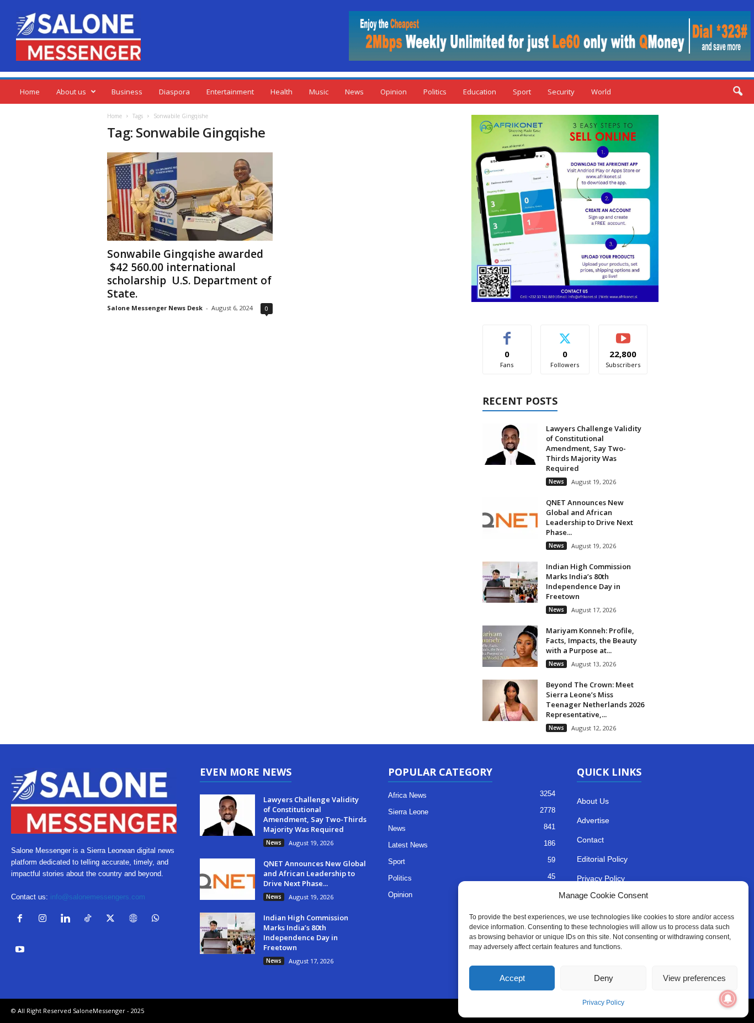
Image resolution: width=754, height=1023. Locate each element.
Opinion (393, 92)
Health (281, 92)
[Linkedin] (67, 919)
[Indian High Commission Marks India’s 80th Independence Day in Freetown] (510, 582)
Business (126, 92)
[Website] (135, 919)
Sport (522, 92)
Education (479, 92)
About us (71, 92)
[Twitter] (113, 919)
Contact (590, 839)
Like (507, 333)
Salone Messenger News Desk (155, 308)
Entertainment (230, 92)
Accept (512, 978)
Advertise (593, 820)
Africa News (407, 795)
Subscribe (623, 333)
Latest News (408, 845)
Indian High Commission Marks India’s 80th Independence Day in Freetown (588, 581)
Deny (603, 978)
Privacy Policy (603, 1002)
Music (318, 92)
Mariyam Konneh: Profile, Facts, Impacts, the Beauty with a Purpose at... (591, 640)
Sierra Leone (408, 812)
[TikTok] (90, 919)
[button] (737, 91)
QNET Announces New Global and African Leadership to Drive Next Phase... (589, 517)
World (601, 92)
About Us (593, 801)
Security (561, 92)
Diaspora (174, 92)
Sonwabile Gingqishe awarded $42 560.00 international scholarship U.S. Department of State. (189, 274)
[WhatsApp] (157, 919)
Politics (435, 92)
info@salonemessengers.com (97, 897)
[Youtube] (21, 950)
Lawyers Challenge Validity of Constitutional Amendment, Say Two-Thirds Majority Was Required (593, 448)
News (354, 92)
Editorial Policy (602, 859)
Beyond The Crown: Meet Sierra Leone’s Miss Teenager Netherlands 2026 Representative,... (595, 699)
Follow (565, 333)
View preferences (694, 978)
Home (30, 92)
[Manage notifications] (728, 999)
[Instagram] (45, 919)
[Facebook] (22, 919)
